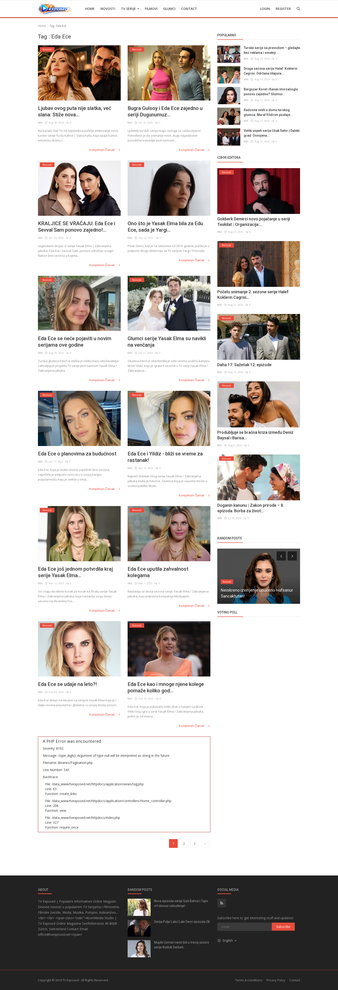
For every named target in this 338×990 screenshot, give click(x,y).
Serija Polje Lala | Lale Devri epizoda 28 (182, 922)
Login (265, 8)
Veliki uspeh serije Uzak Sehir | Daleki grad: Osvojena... (272, 133)
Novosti (107, 8)
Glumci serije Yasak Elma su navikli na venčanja (167, 342)
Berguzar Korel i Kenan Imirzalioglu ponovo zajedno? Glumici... (271, 91)
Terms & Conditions (248, 980)
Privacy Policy (275, 980)
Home (90, 8)
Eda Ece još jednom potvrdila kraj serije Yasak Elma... (75, 572)
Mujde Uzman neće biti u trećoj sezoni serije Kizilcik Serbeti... (181, 945)
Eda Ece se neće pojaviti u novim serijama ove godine (74, 342)
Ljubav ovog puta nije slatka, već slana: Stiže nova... (74, 111)
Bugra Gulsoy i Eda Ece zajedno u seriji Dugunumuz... (165, 111)
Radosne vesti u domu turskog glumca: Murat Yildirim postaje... (268, 112)
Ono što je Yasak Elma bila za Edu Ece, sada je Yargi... (165, 227)
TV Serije (129, 8)
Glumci (169, 8)
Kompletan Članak (102, 150)
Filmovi (151, 8)
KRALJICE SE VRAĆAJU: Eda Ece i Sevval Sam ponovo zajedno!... (76, 227)
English (228, 940)
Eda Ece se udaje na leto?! (67, 684)
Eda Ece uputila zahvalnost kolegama (158, 572)
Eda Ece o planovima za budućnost (77, 454)
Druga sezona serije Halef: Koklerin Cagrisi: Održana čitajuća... (270, 71)
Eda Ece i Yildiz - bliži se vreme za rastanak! (165, 457)
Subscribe (283, 926)
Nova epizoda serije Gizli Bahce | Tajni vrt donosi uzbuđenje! (181, 903)
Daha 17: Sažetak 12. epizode (244, 364)
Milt (40, 122)
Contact (189, 8)
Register (283, 8)
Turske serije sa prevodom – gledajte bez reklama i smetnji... (272, 50)
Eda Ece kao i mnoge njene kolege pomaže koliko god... (166, 687)
